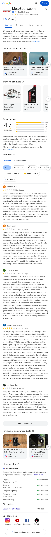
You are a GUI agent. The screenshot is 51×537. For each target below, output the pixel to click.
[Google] (6, 3)
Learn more (36, 41)
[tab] (8, 25)
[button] (36, 3)
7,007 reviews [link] (32, 14)
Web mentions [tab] (20, 161)
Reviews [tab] (7, 161)
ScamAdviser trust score (12, 509)
